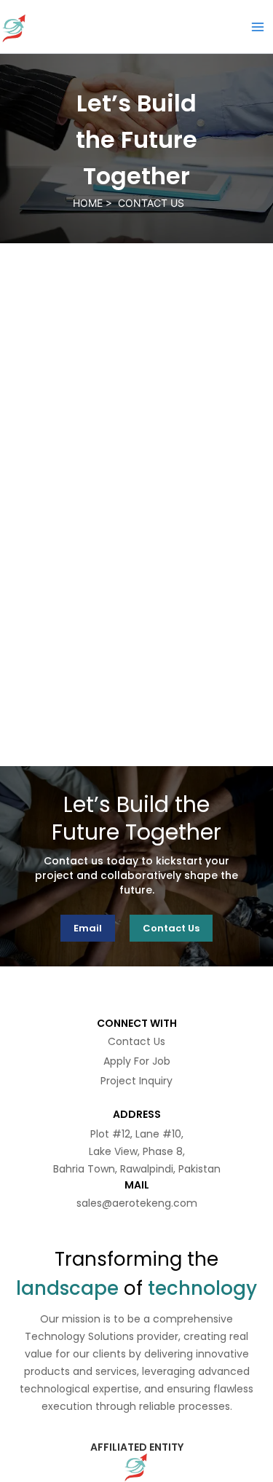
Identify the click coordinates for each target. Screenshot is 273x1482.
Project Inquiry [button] (136, 1080)
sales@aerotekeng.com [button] (136, 1203)
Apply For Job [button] (136, 1061)
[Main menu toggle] (257, 27)
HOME (89, 203)
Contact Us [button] (136, 1041)
